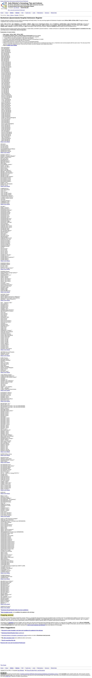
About (6, 12)
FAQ (22, 12)
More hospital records (6, 612)
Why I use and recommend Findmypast (16, 10)
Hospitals (16, 15)
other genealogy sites (8, 637)
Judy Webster (16, 7)
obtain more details (12, 45)
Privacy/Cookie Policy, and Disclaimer (36, 670)
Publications (40, 12)
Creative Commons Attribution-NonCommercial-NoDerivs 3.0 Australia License (39, 673)
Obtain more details (5, 141)
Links (34, 12)
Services (47, 12)
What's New (54, 12)
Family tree (28, 12)
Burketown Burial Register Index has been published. (14, 610)
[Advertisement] (41, 654)
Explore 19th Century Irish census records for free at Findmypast (14, 1)
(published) (13, 632)
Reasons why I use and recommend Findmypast (13, 642)
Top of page (3, 665)
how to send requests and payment (36, 625)
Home (2, 12)
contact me (7, 676)
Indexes (12, 15)
